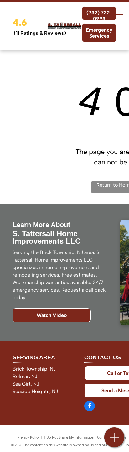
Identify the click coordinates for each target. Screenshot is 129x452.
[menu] (119, 13)
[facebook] (89, 407)
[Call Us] (114, 440)
